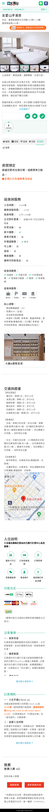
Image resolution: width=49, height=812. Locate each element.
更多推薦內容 (34, 785)
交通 (33, 141)
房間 (16, 141)
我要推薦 (14, 785)
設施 (25, 141)
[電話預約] (42, 116)
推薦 (7, 148)
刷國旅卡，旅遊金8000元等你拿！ (30, 28)
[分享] (27, 116)
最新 (8, 141)
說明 (41, 141)
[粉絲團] (35, 116)
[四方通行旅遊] (13, 5)
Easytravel (29, 810)
